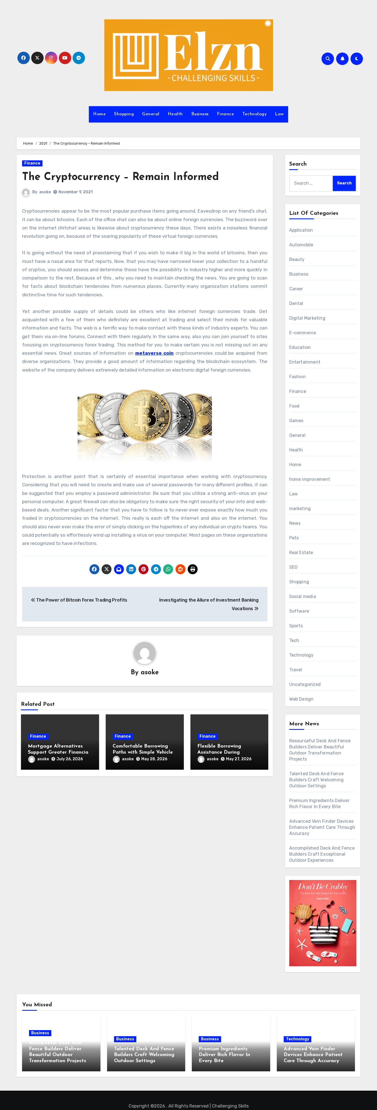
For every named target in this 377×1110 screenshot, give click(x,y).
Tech (294, 640)
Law (279, 114)
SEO (293, 567)
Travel (295, 669)
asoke (45, 192)
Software (299, 611)
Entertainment (305, 362)
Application (301, 230)
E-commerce (302, 332)
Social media (302, 596)
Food (294, 406)
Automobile (301, 244)
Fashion (297, 376)
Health (175, 114)
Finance (225, 114)
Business (200, 114)
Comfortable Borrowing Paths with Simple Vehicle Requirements (143, 752)
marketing (300, 508)
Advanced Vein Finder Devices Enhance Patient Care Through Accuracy (322, 827)
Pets (294, 537)
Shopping (124, 114)
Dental (296, 303)
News (295, 523)
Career (296, 288)
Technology (254, 114)
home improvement (309, 479)
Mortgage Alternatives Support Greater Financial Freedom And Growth (59, 752)
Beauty (297, 259)
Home (99, 114)
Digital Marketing (307, 318)
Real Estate (301, 552)
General (151, 114)
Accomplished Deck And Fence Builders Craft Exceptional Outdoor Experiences (322, 854)
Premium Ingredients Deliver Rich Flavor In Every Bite (224, 1055)
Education (300, 347)
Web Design (301, 699)
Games (296, 420)
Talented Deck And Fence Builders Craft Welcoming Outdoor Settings (316, 779)
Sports (296, 625)
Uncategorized (305, 684)
